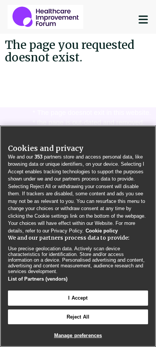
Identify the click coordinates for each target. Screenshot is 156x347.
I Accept (77, 298)
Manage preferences (78, 335)
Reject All (78, 317)
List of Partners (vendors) (37, 279)
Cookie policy (102, 231)
